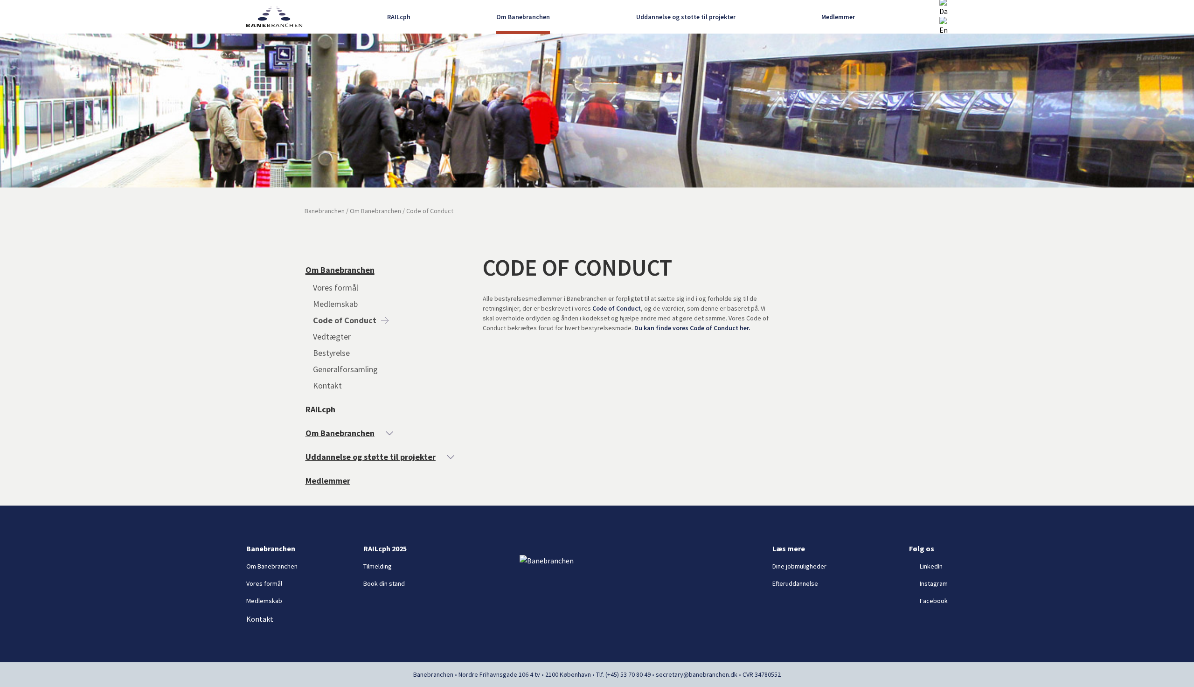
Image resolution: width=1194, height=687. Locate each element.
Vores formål (335, 287)
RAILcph (398, 17)
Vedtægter (332, 336)
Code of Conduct (344, 320)
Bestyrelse (331, 352)
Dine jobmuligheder (799, 566)
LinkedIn (931, 566)
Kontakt (327, 385)
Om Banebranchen (523, 17)
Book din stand (384, 583)
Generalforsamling (345, 369)
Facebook (934, 601)
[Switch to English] (943, 26)
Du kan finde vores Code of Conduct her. (692, 328)
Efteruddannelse (795, 583)
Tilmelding (377, 566)
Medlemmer (838, 17)
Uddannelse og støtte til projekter (686, 17)
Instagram (934, 583)
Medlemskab (335, 303)
